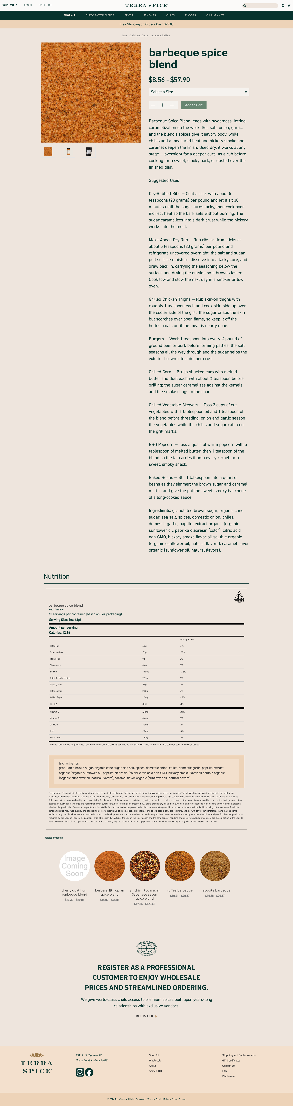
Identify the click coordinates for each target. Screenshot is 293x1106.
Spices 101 (155, 1071)
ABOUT (28, 5)
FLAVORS (190, 15)
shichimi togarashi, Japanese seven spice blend (145, 894)
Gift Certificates (231, 1060)
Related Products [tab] (53, 837)
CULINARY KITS (215, 15)
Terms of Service (155, 1099)
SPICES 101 (45, 5)
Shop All (154, 1055)
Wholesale (155, 1060)
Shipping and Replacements (239, 1055)
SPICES (129, 15)
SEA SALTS (149, 15)
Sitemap (182, 1099)
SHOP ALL (69, 15)
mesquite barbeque (214, 890)
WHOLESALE (10, 5)
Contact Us (228, 1066)
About (152, 1066)
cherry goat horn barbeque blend (75, 892)
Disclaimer (228, 1076)
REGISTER (145, 1016)
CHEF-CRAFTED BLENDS (100, 15)
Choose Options (75, 866)
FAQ (224, 1071)
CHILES (170, 15)
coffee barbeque (180, 890)
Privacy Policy (170, 1099)
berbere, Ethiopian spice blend (109, 892)
